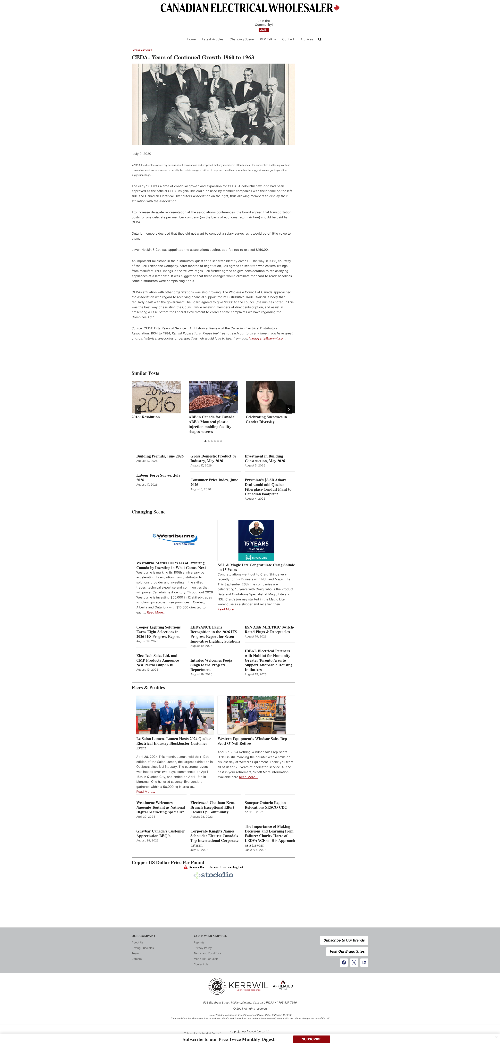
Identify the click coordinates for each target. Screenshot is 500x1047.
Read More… (156, 612)
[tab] (205, 441)
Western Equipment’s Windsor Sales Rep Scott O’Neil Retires (252, 741)
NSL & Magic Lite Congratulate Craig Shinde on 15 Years (256, 567)
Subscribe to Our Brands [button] (344, 940)
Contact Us (201, 964)
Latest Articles (212, 39)
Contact (288, 39)
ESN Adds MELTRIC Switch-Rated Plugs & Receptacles (269, 629)
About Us (137, 942)
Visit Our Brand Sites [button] (347, 951)
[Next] (289, 409)
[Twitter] (354, 962)
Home (191, 39)
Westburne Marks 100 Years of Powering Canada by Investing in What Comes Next (171, 565)
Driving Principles (143, 947)
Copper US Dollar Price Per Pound (168, 862)
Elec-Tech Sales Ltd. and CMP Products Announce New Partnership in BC (157, 660)
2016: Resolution (146, 417)
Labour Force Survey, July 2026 (158, 477)
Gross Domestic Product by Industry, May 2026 (213, 458)
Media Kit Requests (206, 958)
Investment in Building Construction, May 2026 (265, 458)
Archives (306, 39)
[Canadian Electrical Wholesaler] (157, 39)
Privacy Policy (203, 947)
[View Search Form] (319, 39)
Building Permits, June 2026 (160, 456)
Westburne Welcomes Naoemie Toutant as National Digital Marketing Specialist (160, 807)
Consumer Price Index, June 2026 (214, 482)
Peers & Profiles (148, 687)
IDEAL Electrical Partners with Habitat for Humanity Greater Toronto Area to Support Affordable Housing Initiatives (268, 660)
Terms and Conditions (207, 953)
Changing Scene (242, 39)
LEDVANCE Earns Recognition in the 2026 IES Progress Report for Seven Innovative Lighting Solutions (215, 634)
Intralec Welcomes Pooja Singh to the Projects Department (211, 665)
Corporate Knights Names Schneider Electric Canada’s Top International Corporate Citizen (214, 838)
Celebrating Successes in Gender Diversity (266, 419)
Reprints (199, 942)
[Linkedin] (364, 962)
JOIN (263, 30)
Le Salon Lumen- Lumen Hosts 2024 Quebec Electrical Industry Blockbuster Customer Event (173, 743)
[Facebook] (344, 962)
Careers (137, 958)
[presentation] (156, 397)
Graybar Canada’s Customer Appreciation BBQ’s (160, 833)
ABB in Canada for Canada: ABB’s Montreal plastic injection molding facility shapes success (212, 424)
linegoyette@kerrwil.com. (267, 338)
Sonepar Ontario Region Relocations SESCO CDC (266, 805)
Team (135, 953)
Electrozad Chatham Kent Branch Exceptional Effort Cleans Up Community (212, 807)
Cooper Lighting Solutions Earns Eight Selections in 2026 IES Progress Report (158, 632)
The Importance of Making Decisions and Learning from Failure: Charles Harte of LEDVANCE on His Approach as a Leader (270, 836)
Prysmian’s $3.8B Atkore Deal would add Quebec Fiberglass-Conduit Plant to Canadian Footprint (268, 487)
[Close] (496, 1037)
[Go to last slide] (138, 409)
